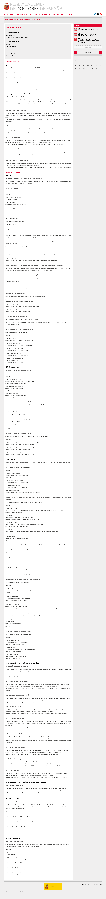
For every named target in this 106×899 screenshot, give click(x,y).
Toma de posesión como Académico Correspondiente (18, 50)
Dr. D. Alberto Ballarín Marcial (14, 841)
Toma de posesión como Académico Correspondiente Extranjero (21, 52)
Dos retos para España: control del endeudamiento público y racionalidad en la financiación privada (35, 265)
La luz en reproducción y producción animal (18, 631)
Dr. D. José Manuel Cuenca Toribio (15, 97)
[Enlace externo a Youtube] (100, 14)
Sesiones (8, 44)
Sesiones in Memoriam (11, 56)
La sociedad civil (10, 209)
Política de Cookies (92, 884)
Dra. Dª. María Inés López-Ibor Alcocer (16, 681)
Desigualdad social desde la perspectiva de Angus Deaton (22, 229)
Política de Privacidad (81, 884)
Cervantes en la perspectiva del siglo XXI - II (18, 402)
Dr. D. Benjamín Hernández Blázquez (16, 734)
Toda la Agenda (88, 47)
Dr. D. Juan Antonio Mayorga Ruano (15, 126)
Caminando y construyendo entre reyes (17, 802)
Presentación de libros (11, 54)
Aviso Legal (99, 884)
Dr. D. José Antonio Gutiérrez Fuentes (16, 160)
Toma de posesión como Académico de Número (17, 37)
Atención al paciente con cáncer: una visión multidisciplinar (23, 579)
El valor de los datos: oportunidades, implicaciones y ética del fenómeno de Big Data (30, 275)
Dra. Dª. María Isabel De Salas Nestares (16, 666)
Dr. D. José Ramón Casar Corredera (15, 110)
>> (100, 52)
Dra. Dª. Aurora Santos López (14, 759)
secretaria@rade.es (11, 889)
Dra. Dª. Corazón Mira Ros (12, 137)
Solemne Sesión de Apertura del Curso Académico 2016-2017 (23, 68)
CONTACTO (69, 14)
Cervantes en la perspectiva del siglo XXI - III (18, 433)
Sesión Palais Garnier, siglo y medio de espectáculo (88, 29)
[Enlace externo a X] (98, 14)
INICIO (6, 14)
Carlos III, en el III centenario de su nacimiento (19, 329)
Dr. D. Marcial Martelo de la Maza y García (17, 695)
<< (75, 52)
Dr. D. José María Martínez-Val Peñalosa (17, 149)
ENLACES (62, 14)
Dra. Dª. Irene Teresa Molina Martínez (16, 747)
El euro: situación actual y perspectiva (16, 316)
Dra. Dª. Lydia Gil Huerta (12, 770)
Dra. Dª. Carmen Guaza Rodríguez (15, 718)
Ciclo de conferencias (11, 46)
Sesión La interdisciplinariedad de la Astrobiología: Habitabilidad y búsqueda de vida (88, 34)
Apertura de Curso (10, 35)
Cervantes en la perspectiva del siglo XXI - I (18, 370)
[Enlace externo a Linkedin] (95, 14)
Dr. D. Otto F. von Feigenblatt (14, 785)
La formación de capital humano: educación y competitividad (23, 178)
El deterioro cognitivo (12, 188)
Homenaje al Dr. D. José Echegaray (15, 293)
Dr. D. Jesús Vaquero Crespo (13, 707)
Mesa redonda (9, 48)
